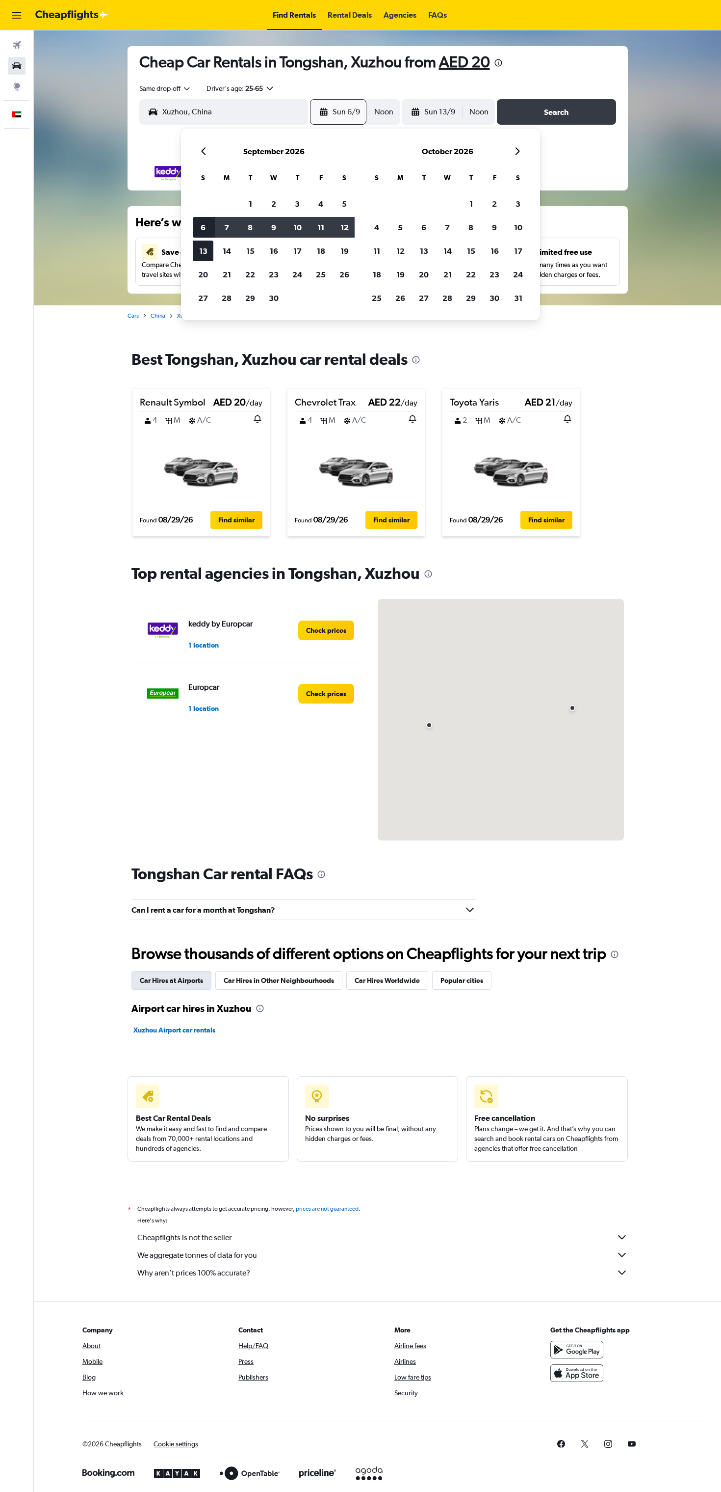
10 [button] (297, 227)
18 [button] (321, 250)
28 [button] (227, 298)
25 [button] (321, 274)
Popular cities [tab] (461, 980)
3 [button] (297, 203)
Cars (133, 315)
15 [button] (250, 250)
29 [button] (250, 298)
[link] (326, 630)
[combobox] (165, 88)
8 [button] (250, 227)
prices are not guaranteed (327, 1208)
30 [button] (274, 298)
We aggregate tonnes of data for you (197, 1255)
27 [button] (203, 298)
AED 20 (464, 62)
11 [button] (320, 227)
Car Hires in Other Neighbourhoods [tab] (279, 980)
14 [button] (227, 250)
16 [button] (274, 250)
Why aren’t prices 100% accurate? (193, 1272)
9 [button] (273, 227)
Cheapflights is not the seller (184, 1237)
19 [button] (344, 250)
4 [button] (320, 203)
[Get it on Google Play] (576, 1349)
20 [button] (203, 274)
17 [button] (297, 250)
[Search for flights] (16, 45)
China (158, 315)
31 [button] (518, 298)
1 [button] (250, 203)
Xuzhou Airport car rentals (174, 1030)
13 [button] (203, 250)
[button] (16, 15)
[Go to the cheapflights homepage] (71, 15)
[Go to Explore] (16, 86)
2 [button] (273, 203)
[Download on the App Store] (576, 1373)
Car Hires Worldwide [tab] (387, 980)
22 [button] (250, 274)
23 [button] (274, 274)
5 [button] (344, 203)
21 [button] (227, 274)
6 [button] (203, 227)
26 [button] (344, 274)
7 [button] (226, 227)
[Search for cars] (16, 66)
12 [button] (344, 227)
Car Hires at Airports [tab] (171, 980)
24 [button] (297, 274)
